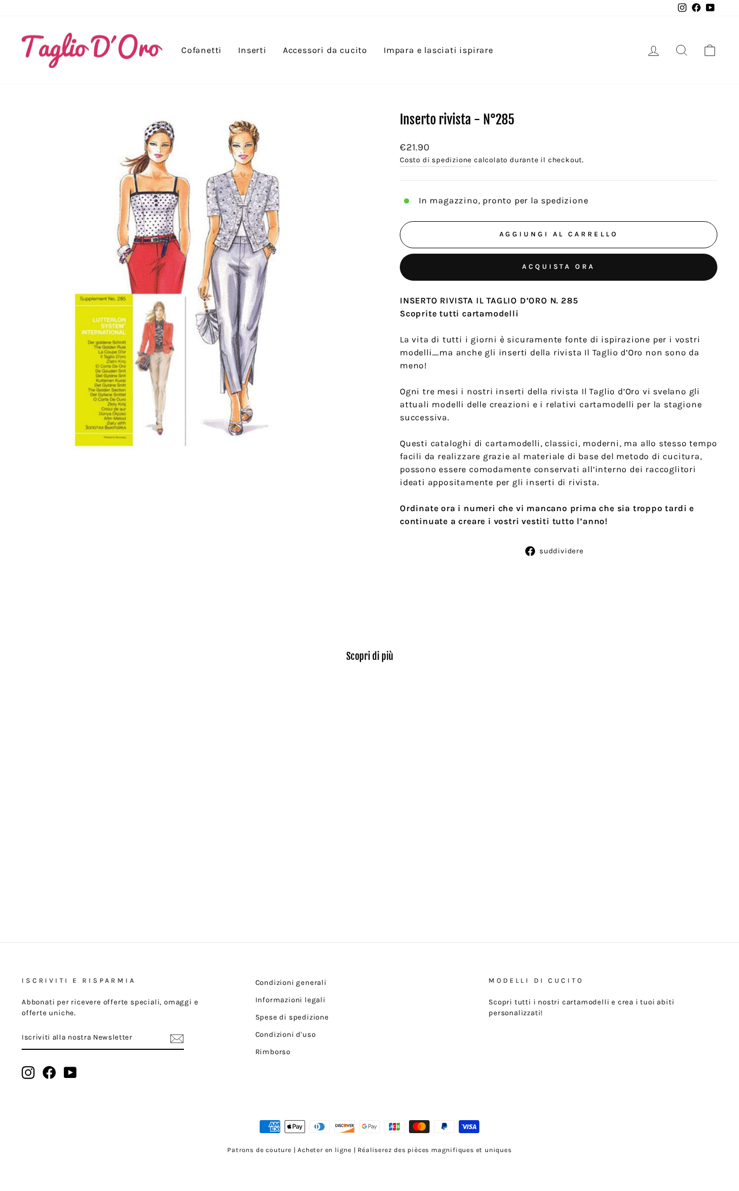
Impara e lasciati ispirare (438, 50)
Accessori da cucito (325, 50)
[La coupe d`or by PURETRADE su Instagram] (28, 1072)
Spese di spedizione (292, 1017)
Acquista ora (558, 266)
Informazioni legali (290, 1000)
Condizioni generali (291, 982)
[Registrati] (177, 1038)
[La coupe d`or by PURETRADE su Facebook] (49, 1072)
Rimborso (273, 1052)
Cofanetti (201, 50)
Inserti (252, 50)
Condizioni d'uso (285, 1034)
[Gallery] (193, 287)
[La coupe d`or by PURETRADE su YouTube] (70, 1072)
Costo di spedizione (436, 160)
